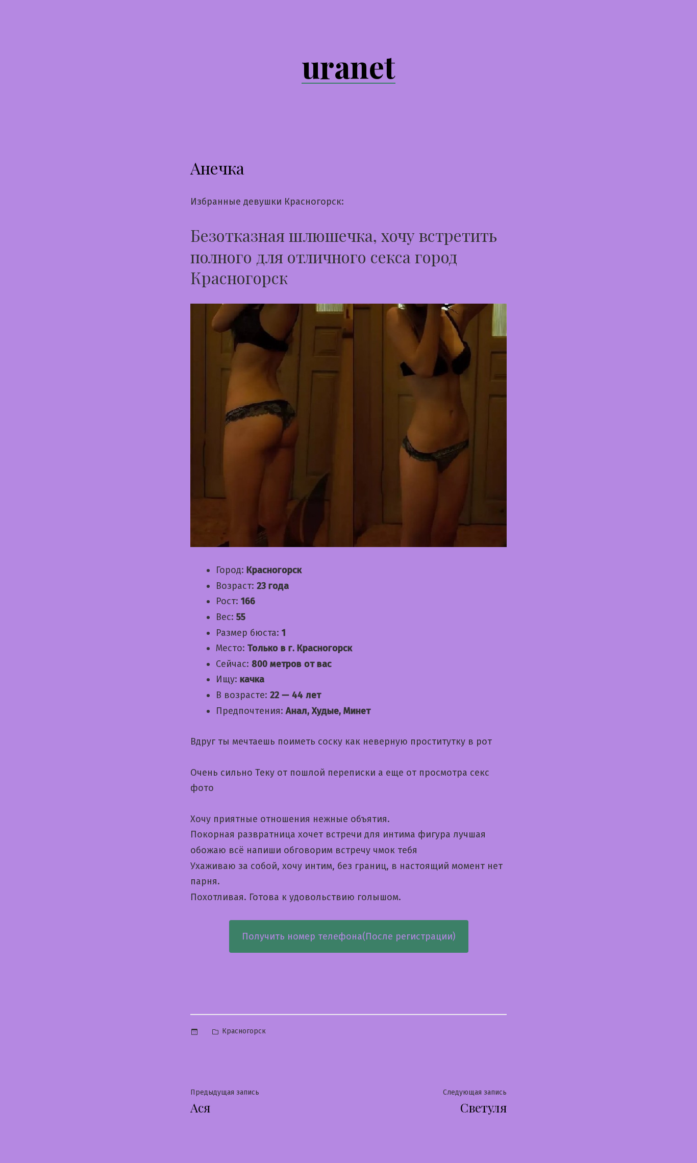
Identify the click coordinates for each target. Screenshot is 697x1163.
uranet (348, 65)
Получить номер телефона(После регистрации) (349, 936)
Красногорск (244, 1031)
